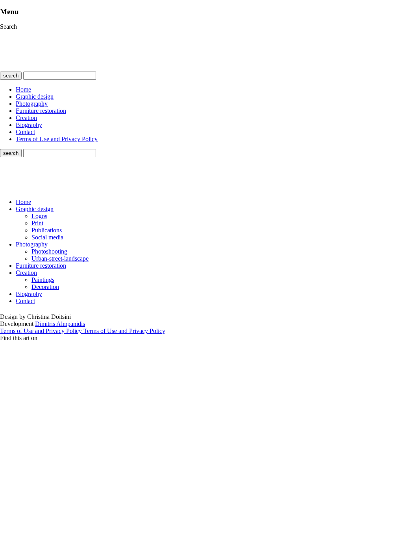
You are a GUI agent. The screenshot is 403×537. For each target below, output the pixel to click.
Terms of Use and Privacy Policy (57, 139)
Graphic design (35, 96)
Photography (32, 103)
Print (37, 223)
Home (23, 89)
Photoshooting (49, 251)
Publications (46, 230)
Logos (39, 216)
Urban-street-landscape (60, 258)
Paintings (42, 279)
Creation (26, 117)
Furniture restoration (41, 110)
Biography (29, 124)
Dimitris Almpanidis (60, 323)
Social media (47, 237)
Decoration (45, 286)
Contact (25, 132)
